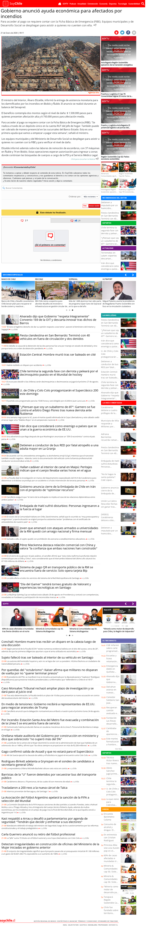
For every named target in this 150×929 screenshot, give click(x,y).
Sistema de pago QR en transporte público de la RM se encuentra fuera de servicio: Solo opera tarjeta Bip (56, 569)
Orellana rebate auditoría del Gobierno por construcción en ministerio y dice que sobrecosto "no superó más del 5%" (49, 737)
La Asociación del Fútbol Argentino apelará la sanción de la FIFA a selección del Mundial (45, 799)
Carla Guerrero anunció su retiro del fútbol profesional (38, 834)
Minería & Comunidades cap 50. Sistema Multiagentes (111, 870)
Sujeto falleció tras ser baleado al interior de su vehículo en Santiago (47, 657)
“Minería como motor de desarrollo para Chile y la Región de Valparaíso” (111, 894)
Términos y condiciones (88, 921)
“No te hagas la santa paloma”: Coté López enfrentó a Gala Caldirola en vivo (109, 480)
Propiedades (103, 925)
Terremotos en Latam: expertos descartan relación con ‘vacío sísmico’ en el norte (110, 260)
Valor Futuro (74, 925)
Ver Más (118, 748)
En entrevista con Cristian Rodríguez (110, 837)
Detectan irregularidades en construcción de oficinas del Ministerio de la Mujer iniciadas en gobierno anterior (50, 845)
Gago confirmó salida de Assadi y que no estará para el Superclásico (47, 751)
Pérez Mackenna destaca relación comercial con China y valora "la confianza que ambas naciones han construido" (58, 546)
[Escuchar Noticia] (95, 25)
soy (14, 329)
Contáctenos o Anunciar (67, 921)
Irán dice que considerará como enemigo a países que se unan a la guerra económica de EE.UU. (110, 270)
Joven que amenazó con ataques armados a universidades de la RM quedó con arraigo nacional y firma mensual (59, 529)
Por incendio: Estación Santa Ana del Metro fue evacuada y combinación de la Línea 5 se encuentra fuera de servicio (50, 721)
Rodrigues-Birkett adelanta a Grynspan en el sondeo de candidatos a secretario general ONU (47, 763)
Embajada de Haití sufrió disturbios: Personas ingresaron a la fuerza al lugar (59, 507)
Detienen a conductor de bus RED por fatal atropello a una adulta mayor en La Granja (59, 447)
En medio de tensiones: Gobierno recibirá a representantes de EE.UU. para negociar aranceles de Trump (48, 705)
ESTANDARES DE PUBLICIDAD (108, 921)
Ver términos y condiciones (51, 260)
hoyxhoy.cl (114, 925)
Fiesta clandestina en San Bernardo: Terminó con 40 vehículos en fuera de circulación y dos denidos (110, 220)
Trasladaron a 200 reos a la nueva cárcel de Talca (34, 788)
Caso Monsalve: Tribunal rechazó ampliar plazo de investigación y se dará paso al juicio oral (47, 690)
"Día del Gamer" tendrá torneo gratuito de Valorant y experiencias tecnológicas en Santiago (55, 585)
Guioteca (84, 925)
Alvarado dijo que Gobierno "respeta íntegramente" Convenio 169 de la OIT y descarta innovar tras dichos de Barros (58, 319)
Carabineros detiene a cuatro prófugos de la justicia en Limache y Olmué (109, 413)
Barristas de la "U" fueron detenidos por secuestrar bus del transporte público (48, 776)
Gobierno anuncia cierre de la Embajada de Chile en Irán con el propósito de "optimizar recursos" (58, 488)
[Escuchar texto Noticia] (97, 158)
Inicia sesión (49, 181)
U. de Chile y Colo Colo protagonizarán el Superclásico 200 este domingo (59, 392)
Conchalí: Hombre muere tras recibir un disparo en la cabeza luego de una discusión (48, 643)
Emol (65, 925)
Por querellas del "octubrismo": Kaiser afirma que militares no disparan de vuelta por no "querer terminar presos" (49, 671)
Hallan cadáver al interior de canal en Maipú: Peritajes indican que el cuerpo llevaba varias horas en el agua (56, 468)
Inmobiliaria (93, 925)
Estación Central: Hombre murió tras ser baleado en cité (58, 354)
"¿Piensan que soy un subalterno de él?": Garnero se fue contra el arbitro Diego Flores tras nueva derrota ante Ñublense (57, 410)
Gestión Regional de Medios (45, 921)
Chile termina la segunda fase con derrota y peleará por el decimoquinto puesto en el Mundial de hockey (59, 373)
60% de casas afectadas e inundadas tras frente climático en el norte (111, 861)
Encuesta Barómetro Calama (109, 816)
